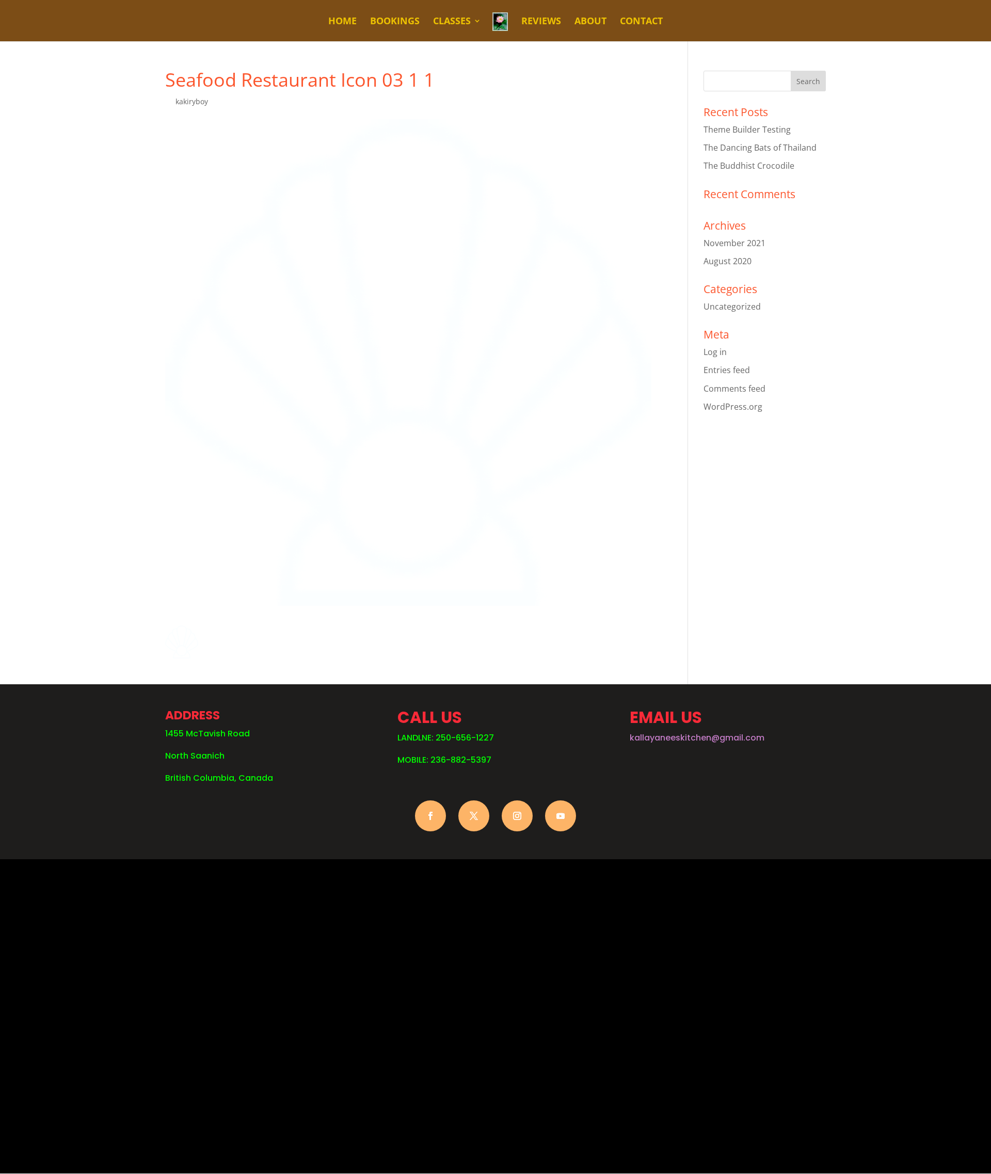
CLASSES (452, 22)
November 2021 (734, 243)
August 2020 (728, 261)
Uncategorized (732, 306)
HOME (342, 22)
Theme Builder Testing (747, 129)
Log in (715, 352)
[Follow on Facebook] (430, 815)
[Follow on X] (473, 815)
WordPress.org (733, 406)
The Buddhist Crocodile (749, 165)
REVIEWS (541, 22)
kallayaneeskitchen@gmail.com (697, 738)
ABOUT (590, 22)
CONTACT (641, 22)
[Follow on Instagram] (517, 815)
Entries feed (727, 370)
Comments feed (734, 388)
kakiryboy (191, 101)
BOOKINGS (395, 22)
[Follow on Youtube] (560, 815)
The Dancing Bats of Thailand (760, 147)
